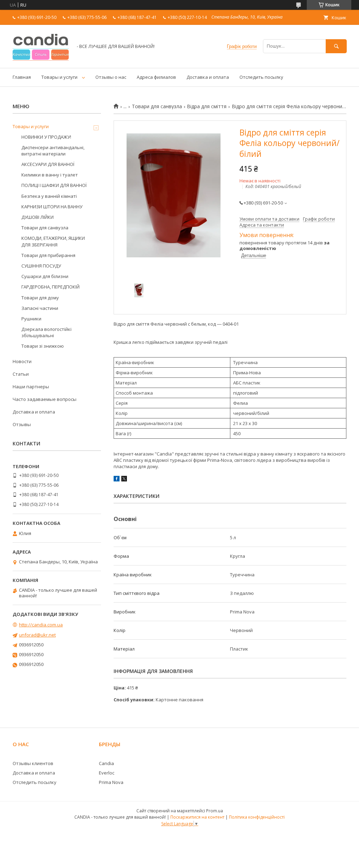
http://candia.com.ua (41, 624)
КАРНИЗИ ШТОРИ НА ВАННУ (51, 206)
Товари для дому (40, 297)
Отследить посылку (261, 77)
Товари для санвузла (157, 106)
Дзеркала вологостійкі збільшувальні (46, 332)
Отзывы (22, 424)
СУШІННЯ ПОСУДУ (41, 266)
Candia (106, 763)
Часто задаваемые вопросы (44, 399)
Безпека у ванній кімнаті (49, 196)
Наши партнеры (31, 386)
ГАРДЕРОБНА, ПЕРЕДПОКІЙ (50, 287)
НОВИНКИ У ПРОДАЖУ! (46, 137)
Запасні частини (39, 308)
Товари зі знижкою (42, 346)
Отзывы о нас (110, 77)
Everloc (106, 773)
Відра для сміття (206, 106)
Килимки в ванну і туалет (49, 175)
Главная (22, 77)
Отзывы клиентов (33, 763)
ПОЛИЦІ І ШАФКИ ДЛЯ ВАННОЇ (54, 185)
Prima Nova (111, 782)
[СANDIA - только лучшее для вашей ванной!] (41, 59)
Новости (22, 361)
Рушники (31, 318)
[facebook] (117, 480)
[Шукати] (336, 46)
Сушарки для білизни (44, 276)
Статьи (21, 374)
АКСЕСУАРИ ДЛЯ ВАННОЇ (47, 164)
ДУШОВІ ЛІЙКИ (37, 217)
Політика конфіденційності (257, 817)
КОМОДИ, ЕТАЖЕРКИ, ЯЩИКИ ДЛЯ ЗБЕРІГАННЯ (53, 241)
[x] (124, 480)
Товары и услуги (59, 77)
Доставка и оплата (208, 77)
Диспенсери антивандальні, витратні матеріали (52, 150)
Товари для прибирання (48, 255)
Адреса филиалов (156, 77)
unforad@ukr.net (37, 635)
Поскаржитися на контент (197, 817)
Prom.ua (214, 811)
